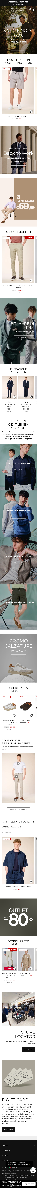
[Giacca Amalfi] (26, 959)
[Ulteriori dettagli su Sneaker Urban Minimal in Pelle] (15, 799)
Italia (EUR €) (15, 1167)
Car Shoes (26, 720)
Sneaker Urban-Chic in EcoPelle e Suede (9, 722)
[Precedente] (3, 3)
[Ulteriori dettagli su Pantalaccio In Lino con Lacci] (16, 776)
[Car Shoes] (26, 706)
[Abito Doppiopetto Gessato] (9, 387)
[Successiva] (34, 3)
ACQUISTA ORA (29, 1184)
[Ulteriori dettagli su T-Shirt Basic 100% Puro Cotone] (18, 763)
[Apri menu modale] (3, 9)
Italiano (4, 1167)
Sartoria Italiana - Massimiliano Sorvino (23, 1170)
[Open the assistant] (33, 1170)
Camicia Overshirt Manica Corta (18, 887)
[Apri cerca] (30, 9)
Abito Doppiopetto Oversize (26, 404)
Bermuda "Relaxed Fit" (17, 116)
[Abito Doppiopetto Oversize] (26, 387)
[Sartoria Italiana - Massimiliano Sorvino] (18, 9)
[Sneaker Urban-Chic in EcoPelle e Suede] (9, 706)
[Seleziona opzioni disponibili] (31, 111)
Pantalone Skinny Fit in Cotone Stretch (9, 975)
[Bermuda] (18, 90)
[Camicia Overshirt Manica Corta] (18, 860)
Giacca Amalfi (25, 973)
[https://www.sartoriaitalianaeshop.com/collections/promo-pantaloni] (18, 202)
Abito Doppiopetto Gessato (9, 404)
